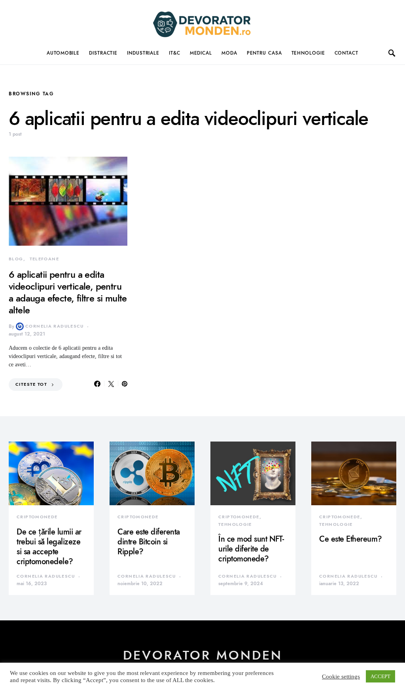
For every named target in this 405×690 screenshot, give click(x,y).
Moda (229, 53)
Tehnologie (308, 53)
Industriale (143, 53)
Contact (346, 53)
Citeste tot (31, 384)
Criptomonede (37, 517)
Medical (201, 53)
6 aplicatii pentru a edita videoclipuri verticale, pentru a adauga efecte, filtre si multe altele (68, 292)
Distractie (103, 53)
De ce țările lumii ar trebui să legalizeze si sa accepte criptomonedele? (49, 546)
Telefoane (44, 259)
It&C (174, 53)
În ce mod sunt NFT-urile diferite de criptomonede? (251, 548)
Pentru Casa (264, 53)
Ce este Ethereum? (350, 538)
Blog (16, 259)
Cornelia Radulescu (54, 326)
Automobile (63, 53)
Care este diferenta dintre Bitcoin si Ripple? (148, 541)
